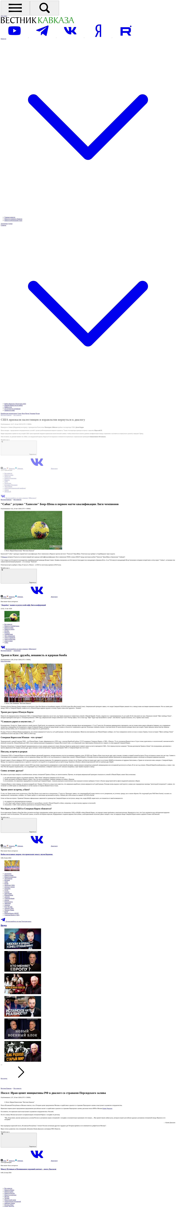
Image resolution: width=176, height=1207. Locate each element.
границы (7, 905)
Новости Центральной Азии (13, 220)
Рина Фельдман (6, 661)
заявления (7, 903)
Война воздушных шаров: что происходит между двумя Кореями (27, 854)
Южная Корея (8, 895)
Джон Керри (8, 486)
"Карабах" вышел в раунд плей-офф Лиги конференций (23, 605)
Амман (6, 490)
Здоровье (32, 413)
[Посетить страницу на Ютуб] (15, 37)
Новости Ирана (9, 1062)
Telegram (20, 468)
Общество (7, 476)
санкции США (9, 908)
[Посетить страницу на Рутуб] (126, 37)
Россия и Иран (9, 1077)
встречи (6, 892)
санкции (7, 897)
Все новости (17, 415)
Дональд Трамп (9, 910)
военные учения (9, 887)
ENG (5, 16)
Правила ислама (9, 410)
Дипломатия (8, 878)
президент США (9, 885)
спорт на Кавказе (9, 637)
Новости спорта (9, 629)
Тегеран (6, 1070)
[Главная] (37, 23)
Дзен (5, 468)
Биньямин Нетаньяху (11, 485)
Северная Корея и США (11, 915)
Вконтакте (54, 468)
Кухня (38, 413)
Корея (6, 911)
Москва (6, 1068)
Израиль (7, 480)
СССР (6, 890)
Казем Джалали (107, 980)
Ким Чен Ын (8, 907)
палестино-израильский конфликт (15, 488)
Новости (12, 468)
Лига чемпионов (9, 636)
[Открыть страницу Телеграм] (42, 37)
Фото (23, 413)
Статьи (10, 223)
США (6, 481)
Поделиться (32, 454)
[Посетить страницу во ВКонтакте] (70, 37)
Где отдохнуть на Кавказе (12, 409)
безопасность (8, 902)
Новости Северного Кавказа (13, 219)
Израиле (4, 557)
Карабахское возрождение (9, 413)
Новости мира (8, 475)
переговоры (8, 893)
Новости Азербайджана (11, 626)
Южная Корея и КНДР (11, 913)
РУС (2, 16)
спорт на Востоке (9, 639)
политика (7, 888)
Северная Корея (9, 898)
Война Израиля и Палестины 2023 (15, 404)
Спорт (19, 413)
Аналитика (4, 223)
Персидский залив (10, 1072)
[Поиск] (44, 8)
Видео (27, 413)
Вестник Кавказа (6, 415)
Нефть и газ (8, 407)
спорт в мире (8, 641)
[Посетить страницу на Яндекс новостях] (98, 37)
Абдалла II (7, 491)
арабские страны (9, 1075)
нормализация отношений (12, 1073)
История (7, 880)
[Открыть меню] (15, 8)
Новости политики (10, 478)
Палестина (7, 483)
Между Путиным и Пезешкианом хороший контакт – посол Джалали (28, 1041)
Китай (6, 883)
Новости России (9, 1065)
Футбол (6, 631)
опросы (6, 900)
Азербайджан (8, 634)
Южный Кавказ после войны (13, 405)
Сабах (6, 642)
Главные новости (9, 217)
